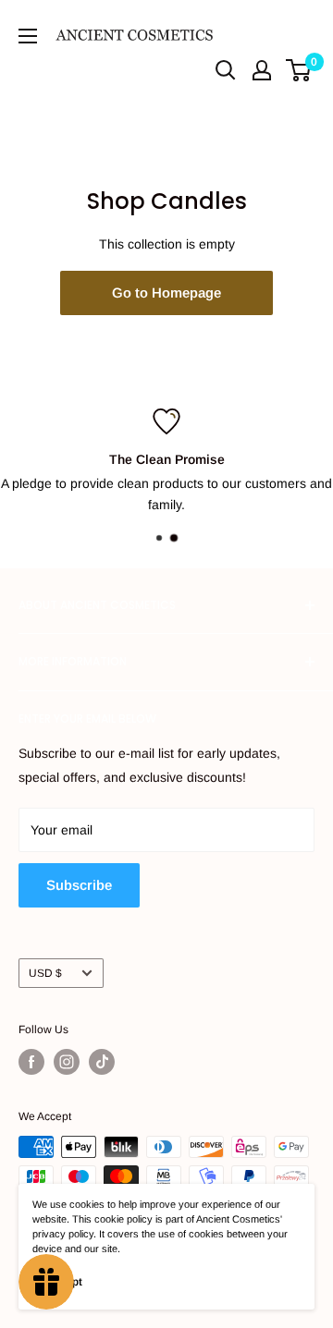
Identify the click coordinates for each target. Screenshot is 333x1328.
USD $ (45, 973)
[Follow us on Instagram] (67, 1062)
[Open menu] (27, 36)
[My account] (262, 70)
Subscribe (79, 885)
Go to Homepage (166, 292)
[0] (299, 70)
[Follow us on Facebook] (31, 1062)
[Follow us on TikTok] (102, 1062)
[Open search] (226, 70)
